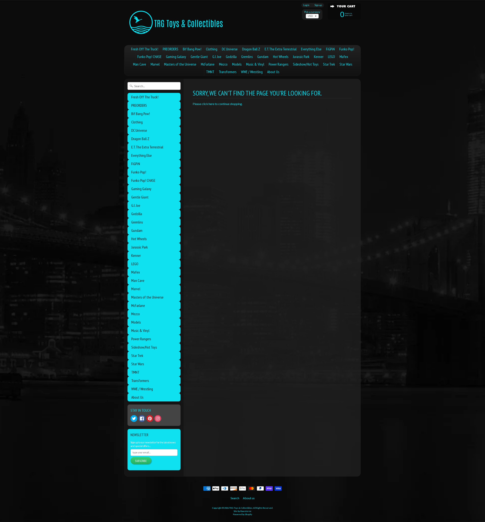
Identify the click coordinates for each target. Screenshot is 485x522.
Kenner (318, 56)
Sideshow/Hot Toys (305, 64)
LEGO (331, 56)
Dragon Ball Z (251, 49)
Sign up (318, 5)
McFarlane (207, 64)
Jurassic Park (301, 56)
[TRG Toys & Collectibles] (176, 22)
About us (249, 498)
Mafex (344, 56)
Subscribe (141, 461)
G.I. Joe (216, 56)
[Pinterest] (149, 418)
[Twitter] (134, 418)
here (211, 104)
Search (235, 498)
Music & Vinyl (255, 64)
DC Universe (230, 49)
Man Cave (139, 64)
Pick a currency (312, 12)
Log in (306, 5)
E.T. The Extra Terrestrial (280, 49)
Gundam (262, 56)
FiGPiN (330, 49)
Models (237, 64)
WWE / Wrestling (252, 71)
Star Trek (329, 64)
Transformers (227, 71)
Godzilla (231, 56)
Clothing (211, 49)
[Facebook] (141, 418)
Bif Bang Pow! (192, 49)
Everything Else (311, 49)
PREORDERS (170, 49)
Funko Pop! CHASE (149, 56)
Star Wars (346, 64)
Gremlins (247, 56)
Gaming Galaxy (176, 56)
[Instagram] (157, 418)
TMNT (210, 71)
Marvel (155, 64)
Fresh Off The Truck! (144, 49)
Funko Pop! (346, 49)
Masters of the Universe (180, 64)
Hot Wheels (280, 56)
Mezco (223, 64)
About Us (273, 71)
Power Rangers (278, 64)
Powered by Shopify (242, 514)
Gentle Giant (199, 56)
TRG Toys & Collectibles (240, 508)
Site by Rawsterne (242, 511)
